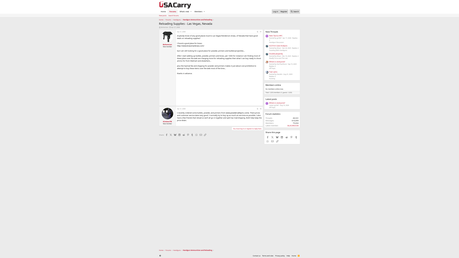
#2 (261, 109)
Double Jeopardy (276, 53)
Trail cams (273, 72)
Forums (172, 11)
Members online (273, 85)
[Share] (257, 31)
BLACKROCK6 (293, 125)
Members (198, 11)
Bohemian (164, 27)
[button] (191, 11)
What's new (184, 11)
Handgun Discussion (276, 42)
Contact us (256, 256)
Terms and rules (267, 256)
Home (163, 11)
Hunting (272, 78)
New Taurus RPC (275, 35)
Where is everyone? (277, 61)
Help (288, 256)
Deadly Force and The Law (278, 58)
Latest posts (271, 99)
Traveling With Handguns (278, 50)
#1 (261, 32)
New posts (163, 15)
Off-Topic (272, 68)
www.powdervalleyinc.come (237, 113)
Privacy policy (280, 256)
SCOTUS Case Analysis (278, 45)
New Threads (271, 31)
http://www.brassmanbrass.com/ (190, 46)
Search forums (173, 15)
